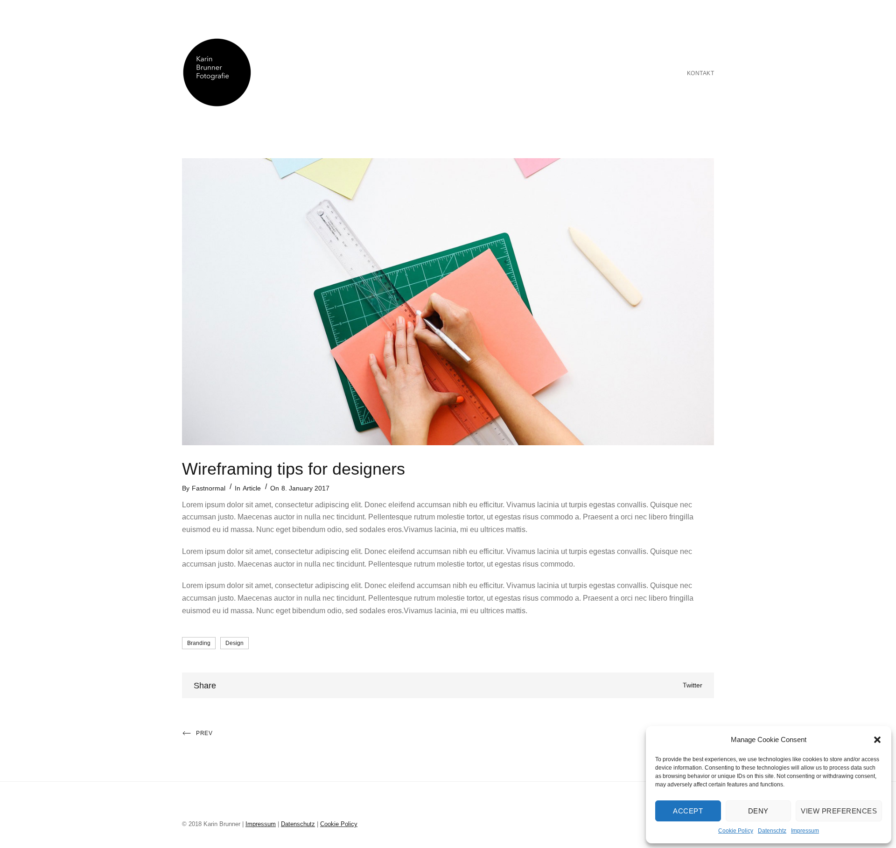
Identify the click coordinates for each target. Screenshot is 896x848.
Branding (198, 643)
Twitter (692, 685)
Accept (688, 811)
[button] (877, 739)
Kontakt (700, 73)
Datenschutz (298, 823)
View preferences (839, 811)
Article (252, 488)
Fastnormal (208, 488)
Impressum (805, 830)
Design (234, 643)
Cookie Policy (735, 830)
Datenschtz (772, 830)
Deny (758, 811)
